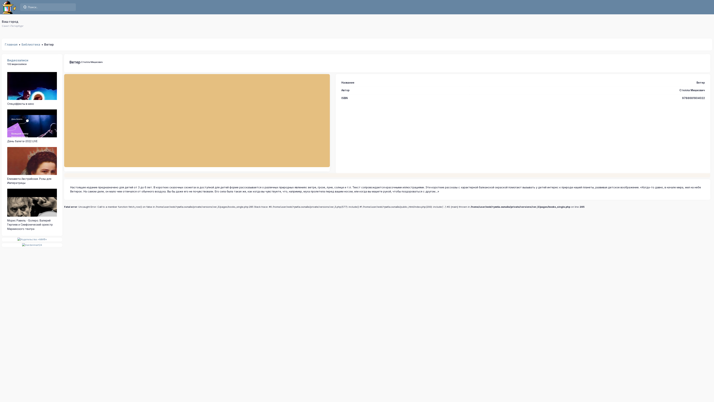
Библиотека (31, 44)
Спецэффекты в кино (20, 103)
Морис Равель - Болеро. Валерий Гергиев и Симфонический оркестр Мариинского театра (30, 224)
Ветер (75, 62)
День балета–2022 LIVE (22, 141)
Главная (11, 44)
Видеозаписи (17, 60)
